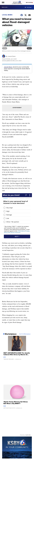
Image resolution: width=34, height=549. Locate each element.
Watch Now (29, 2)
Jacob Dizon (8, 67)
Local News (7, 15)
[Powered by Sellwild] (28, 435)
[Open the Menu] (3, 2)
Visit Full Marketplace (25, 334)
